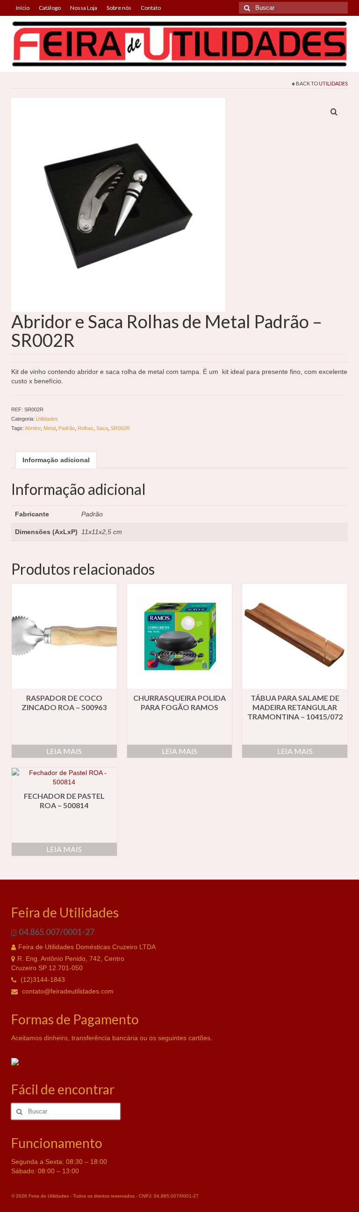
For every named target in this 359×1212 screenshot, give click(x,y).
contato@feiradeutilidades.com (67, 991)
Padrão (66, 428)
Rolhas (85, 428)
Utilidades (333, 83)
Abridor (33, 428)
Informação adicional (56, 460)
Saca (102, 428)
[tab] (56, 459)
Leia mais (64, 751)
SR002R (120, 428)
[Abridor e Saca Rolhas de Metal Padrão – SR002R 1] (118, 204)
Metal (49, 428)
